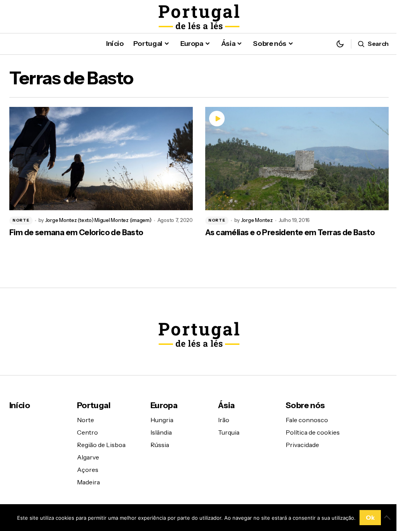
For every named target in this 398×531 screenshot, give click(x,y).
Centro (87, 432)
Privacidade (302, 445)
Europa (163, 405)
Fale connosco (307, 420)
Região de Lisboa (101, 445)
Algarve (88, 457)
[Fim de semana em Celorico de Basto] (101, 158)
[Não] (388, 517)
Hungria (161, 420)
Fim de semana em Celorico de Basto (76, 232)
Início (19, 405)
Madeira (88, 482)
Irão (223, 420)
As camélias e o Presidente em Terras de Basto (290, 232)
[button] (340, 43)
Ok (370, 517)
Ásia (226, 405)
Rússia (159, 445)
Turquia (228, 432)
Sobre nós (305, 405)
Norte (21, 220)
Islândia (161, 432)
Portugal (93, 405)
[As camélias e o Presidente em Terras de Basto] (297, 158)
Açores (87, 469)
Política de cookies (313, 432)
